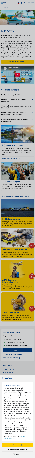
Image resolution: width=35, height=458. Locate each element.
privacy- (22, 436)
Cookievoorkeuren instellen (16, 449)
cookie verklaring (9, 438)
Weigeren (16, 454)
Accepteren (16, 445)
